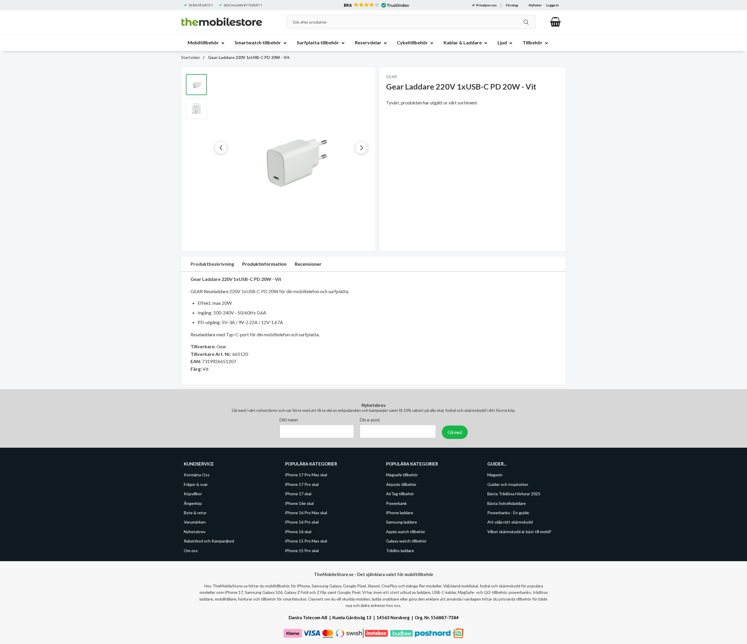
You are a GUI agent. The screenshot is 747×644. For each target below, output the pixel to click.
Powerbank (396, 503)
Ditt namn (289, 419)
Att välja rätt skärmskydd (510, 521)
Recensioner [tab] (308, 264)
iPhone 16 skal (298, 531)
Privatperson (486, 5)
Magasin (494, 474)
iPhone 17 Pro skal (302, 484)
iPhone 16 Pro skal (302, 521)
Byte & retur (195, 512)
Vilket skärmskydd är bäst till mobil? (519, 531)
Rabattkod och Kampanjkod (209, 540)
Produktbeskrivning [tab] (212, 264)
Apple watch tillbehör (405, 531)
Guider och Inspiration (507, 484)
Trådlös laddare (400, 550)
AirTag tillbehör (400, 493)
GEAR (391, 76)
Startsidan (190, 57)
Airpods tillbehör (401, 484)
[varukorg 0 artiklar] (555, 22)
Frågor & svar (196, 484)
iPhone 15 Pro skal (302, 550)
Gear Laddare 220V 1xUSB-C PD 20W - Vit (248, 57)
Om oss (191, 550)
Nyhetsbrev (194, 531)
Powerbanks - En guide (508, 512)
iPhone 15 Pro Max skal (306, 540)
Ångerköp (193, 503)
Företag (512, 5)
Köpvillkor (193, 493)
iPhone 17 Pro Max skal (306, 474)
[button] (376, 5)
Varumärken (195, 521)
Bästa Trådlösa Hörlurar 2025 (513, 493)
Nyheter (535, 5)
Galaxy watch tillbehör (406, 540)
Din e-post (370, 419)
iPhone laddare (399, 512)
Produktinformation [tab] (264, 264)
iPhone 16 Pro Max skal (306, 512)
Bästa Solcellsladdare (506, 503)
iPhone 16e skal (299, 503)
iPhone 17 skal (298, 493)
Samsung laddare (401, 521)
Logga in (552, 5)
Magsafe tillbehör (402, 474)
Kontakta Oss (197, 474)
